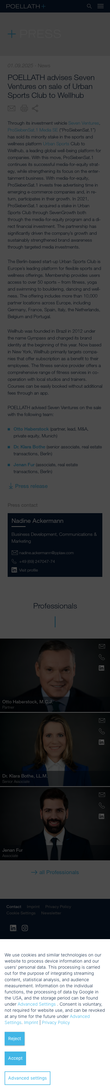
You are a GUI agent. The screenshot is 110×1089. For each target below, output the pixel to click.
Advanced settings (27, 1078)
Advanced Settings (37, 1004)
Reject (14, 1038)
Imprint (31, 1022)
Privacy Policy (56, 1022)
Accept (15, 1058)
